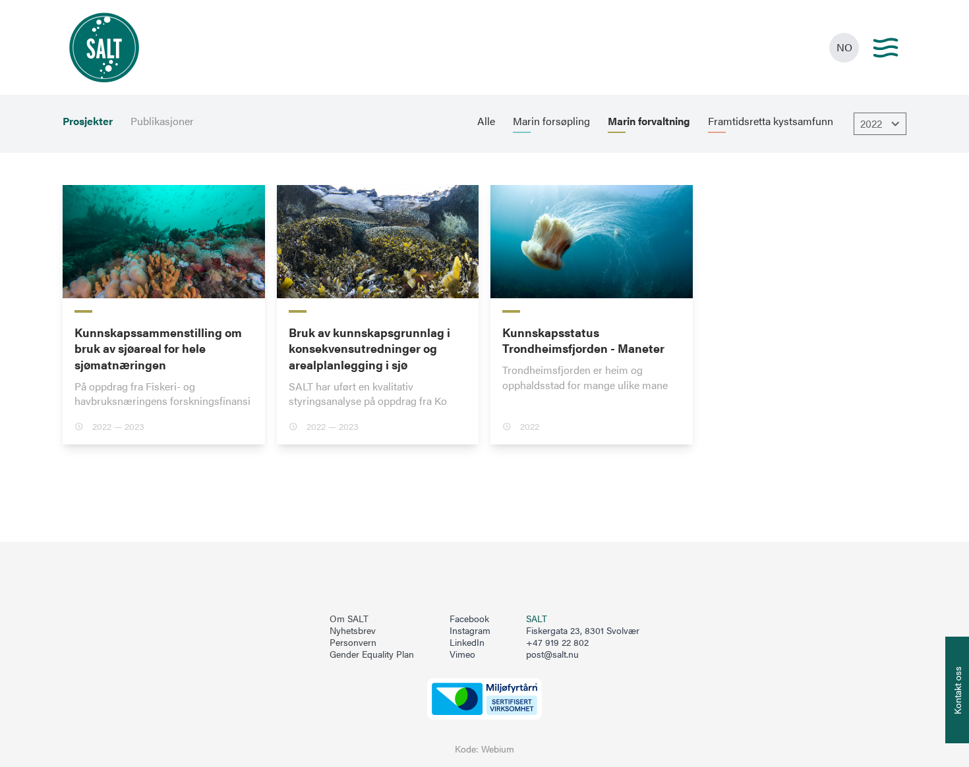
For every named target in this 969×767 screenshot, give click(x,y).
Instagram (470, 631)
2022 (871, 123)
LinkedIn (467, 642)
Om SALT (349, 619)
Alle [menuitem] (486, 121)
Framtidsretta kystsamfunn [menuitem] (770, 121)
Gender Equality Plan (372, 654)
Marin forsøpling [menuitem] (551, 121)
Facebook (469, 619)
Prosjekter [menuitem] (88, 121)
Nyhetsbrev (353, 631)
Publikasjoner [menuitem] (162, 121)
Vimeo (462, 654)
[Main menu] (885, 48)
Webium (497, 749)
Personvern (353, 642)
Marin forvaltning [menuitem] (649, 121)
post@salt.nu (552, 654)
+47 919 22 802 (557, 642)
